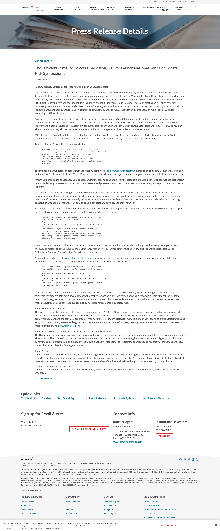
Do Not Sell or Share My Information (160, 510)
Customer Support (112, 502)
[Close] (216, 525)
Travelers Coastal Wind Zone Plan (79, 258)
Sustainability (72, 514)
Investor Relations (40, 9)
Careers (164, 2)
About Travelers (73, 502)
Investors (182, 2)
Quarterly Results (127, 398)
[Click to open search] (196, 6)
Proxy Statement (98, 398)
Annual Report (70, 398)
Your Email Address (31, 425)
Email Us (164, 436)
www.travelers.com (69, 326)
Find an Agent (110, 514)
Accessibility (149, 514)
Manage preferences (168, 525)
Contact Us (193, 2)
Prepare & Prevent (29, 514)
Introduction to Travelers (38, 398)
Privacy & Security (152, 506)
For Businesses (27, 506)
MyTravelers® (110, 506)
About (156, 2)
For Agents (108, 510)
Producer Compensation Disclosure (159, 517)
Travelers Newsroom (158, 398)
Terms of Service (151, 502)
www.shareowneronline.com (127, 442)
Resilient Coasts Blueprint (119, 171)
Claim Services (27, 510)
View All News (42, 61)
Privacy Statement (51, 526)
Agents (173, 2)
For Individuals (27, 502)
